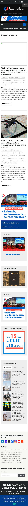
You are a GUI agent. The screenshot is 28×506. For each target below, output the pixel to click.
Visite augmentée (6, 82)
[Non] (26, 500)
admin (21, 82)
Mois (22, 367)
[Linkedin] (6, 441)
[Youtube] (22, 2)
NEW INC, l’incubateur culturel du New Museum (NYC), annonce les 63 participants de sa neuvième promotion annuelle (18, 405)
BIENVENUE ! (9, 491)
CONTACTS (16, 493)
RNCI (10, 493)
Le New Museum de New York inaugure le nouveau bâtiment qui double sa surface (18, 384)
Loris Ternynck (6, 162)
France (11, 77)
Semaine (16, 367)
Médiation (4, 155)
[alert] (14, 227)
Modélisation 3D (13, 155)
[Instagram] (19, 2)
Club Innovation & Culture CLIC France (14, 486)
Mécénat (23, 153)
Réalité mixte (17, 80)
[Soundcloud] (25, 2)
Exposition (4, 77)
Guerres (17, 153)
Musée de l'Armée (19, 77)
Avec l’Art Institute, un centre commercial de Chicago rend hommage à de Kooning (18, 373)
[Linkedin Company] (9, 2)
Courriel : (3, 472)
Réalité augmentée (6, 80)
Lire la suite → (6, 103)
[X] (12, 2)
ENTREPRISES (16, 150)
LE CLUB (16, 491)
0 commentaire (13, 162)
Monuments (22, 155)
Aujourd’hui (7, 367)
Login (25, 4)
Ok (14, 503)
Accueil (3, 491)
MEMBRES (23, 491)
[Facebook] (15, 2)
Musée (3, 158)
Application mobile (6, 150)
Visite (23, 80)
